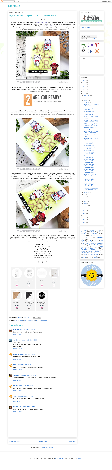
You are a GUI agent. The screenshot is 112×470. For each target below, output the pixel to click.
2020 (84, 93)
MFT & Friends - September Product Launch (91, 156)
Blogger (80, 458)
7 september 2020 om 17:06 (25, 396)
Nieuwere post (14, 441)
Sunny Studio (84, 256)
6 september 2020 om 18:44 (28, 354)
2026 (84, 80)
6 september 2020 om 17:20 (31, 329)
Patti (14, 364)
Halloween (100, 241)
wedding (96, 257)
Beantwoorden (17, 334)
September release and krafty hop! (90, 128)
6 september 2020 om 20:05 (28, 375)
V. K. (14, 396)
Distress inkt (31, 320)
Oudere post (71, 441)
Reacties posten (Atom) (47, 447)
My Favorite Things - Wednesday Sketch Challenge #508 (89, 113)
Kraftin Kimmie (93, 245)
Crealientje (16, 340)
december (87, 95)
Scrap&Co (90, 251)
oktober (86, 100)
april (85, 201)
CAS (15, 320)
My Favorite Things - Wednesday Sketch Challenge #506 (89, 152)
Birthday (83, 232)
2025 (84, 82)
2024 (84, 84)
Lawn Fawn (84, 247)
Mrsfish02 (16, 354)
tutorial (89, 257)
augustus (86, 192)
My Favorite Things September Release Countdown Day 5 (89, 184)
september (87, 102)
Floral (96, 240)
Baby (98, 230)
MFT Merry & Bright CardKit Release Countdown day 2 (91, 124)
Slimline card (85, 252)
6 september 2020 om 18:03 (28, 340)
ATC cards (84, 230)
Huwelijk (92, 243)
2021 (84, 91)
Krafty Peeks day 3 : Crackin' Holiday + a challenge (91, 131)
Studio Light (94, 254)
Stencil (85, 254)
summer (84, 257)
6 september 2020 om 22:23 (25, 385)
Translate (93, 38)
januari (86, 208)
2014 (84, 222)
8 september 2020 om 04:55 (27, 406)
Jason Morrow (59, 458)
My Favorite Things (41, 22)
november (87, 98)
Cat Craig (16, 375)
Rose (15, 385)
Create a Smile (95, 235)
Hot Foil (85, 243)
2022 (84, 89)
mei (85, 199)
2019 (84, 210)
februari (86, 205)
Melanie (15, 406)
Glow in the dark (91, 241)
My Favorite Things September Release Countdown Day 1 (89, 161)
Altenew (92, 230)
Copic (25, 320)
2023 (84, 87)
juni (85, 196)
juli (85, 194)
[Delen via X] (37, 318)
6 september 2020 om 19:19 (25, 364)
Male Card (94, 247)
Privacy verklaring (85, 27)
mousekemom (17, 329)
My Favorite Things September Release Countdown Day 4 (89, 179)
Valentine (93, 256)
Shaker (97, 251)
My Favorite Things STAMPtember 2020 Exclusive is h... (89, 147)
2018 (84, 213)
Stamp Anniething (98, 252)
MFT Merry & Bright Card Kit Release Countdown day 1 (91, 121)
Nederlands (83, 251)
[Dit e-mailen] (34, 318)
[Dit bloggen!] (35, 318)
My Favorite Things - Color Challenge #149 (90, 142)
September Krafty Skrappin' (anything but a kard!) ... (91, 188)
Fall (90, 240)
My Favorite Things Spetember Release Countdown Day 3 (89, 171)
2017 (84, 215)
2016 (84, 217)
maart (85, 203)
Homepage (43, 441)
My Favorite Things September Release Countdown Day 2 (89, 166)
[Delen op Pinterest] (40, 318)
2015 (84, 220)
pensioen (101, 256)
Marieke (14, 6)
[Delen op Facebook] (39, 318)
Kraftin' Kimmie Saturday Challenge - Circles (90, 175)
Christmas (20, 320)
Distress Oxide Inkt (86, 238)
